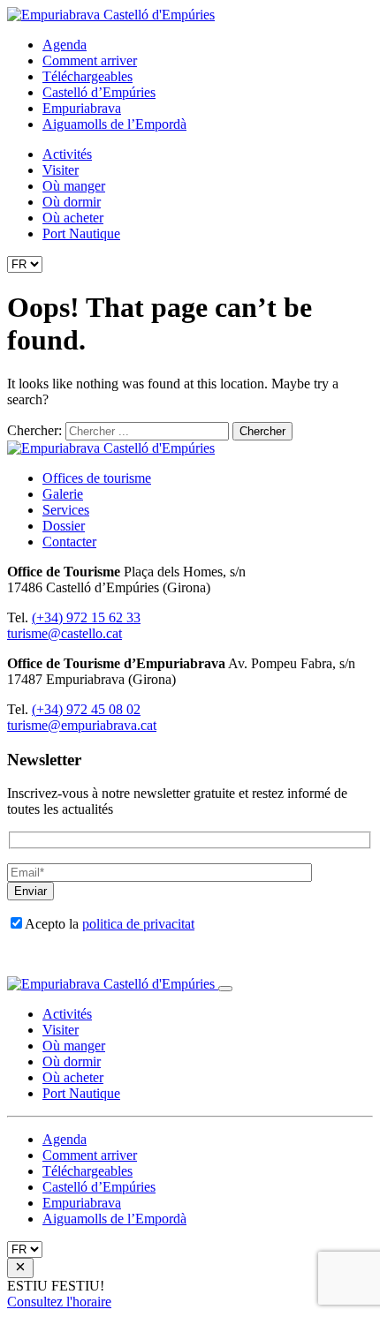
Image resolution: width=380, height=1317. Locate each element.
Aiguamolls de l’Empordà (114, 124)
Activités (67, 154)
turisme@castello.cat (64, 633)
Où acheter (72, 217)
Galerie (62, 493)
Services (65, 509)
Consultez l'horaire (59, 1301)
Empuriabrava (81, 108)
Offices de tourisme (96, 477)
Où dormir (71, 201)
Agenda (64, 44)
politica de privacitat (138, 923)
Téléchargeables (87, 76)
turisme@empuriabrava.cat (81, 725)
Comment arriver (89, 60)
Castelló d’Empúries (99, 92)
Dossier (63, 525)
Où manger (73, 185)
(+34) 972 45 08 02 (86, 709)
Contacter (69, 541)
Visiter (60, 169)
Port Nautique (81, 233)
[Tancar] (225, 988)
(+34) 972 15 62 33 (86, 617)
